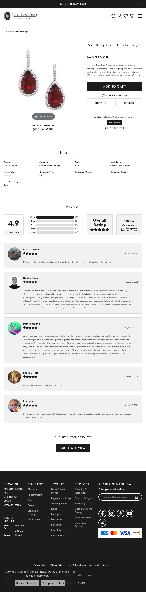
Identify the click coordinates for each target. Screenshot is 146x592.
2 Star (32, 228)
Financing (80, 503)
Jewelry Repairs (83, 517)
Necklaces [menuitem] (56, 519)
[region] (43, 81)
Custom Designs (83, 498)
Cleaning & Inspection (81, 491)
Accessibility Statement (100, 565)
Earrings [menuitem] (55, 514)
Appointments (35, 494)
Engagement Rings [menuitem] (61, 498)
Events (31, 505)
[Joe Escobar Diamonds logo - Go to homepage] (21, 16)
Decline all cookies (27, 583)
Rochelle (28, 401)
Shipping (100, 103)
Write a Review (73, 448)
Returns (129, 103)
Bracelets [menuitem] (56, 530)
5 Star (32, 217)
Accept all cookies (53, 583)
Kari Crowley (31, 249)
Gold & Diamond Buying (83, 510)
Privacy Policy (56, 565)
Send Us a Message (33, 512)
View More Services (80, 524)
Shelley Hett (30, 372)
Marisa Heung (31, 323)
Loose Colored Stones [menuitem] (58, 491)
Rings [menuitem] (54, 508)
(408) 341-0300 (43, 129)
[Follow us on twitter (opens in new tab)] (102, 523)
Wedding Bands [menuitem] (59, 503)
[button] (113, 16)
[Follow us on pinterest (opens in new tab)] (120, 513)
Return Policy (40, 565)
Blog (30, 500)
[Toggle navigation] (140, 16)
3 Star (32, 225)
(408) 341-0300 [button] (77, 3)
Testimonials (34, 519)
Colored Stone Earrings (17, 31)
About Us (32, 489)
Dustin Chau (30, 278)
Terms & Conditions (76, 565)
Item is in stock (114, 122)
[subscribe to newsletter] (136, 497)
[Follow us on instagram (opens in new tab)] (111, 513)
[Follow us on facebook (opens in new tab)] (102, 513)
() (76, 217)
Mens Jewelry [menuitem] (58, 535)
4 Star (32, 221)
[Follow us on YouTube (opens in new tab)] (129, 513)
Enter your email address (111, 489)
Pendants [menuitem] (56, 524)
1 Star (32, 232)
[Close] (141, 4)
